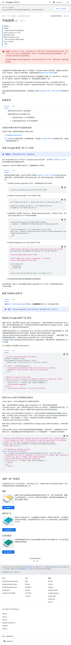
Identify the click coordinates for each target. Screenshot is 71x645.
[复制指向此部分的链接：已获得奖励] (13, 536)
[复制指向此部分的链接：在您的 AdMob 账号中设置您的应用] (33, 128)
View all (50, 602)
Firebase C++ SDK (60, 159)
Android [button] (6, 106)
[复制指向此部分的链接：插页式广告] (13, 513)
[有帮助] (64, 16)
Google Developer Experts (9, 587)
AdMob (16, 2)
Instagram (28, 587)
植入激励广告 (8, 552)
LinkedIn (27, 590)
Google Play (51, 599)
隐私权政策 (10, 636)
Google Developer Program (10, 581)
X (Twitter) (28, 593)
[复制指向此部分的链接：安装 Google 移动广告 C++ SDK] (35, 148)
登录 (67, 2)
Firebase (50, 587)
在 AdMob (9, 138)
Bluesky (27, 584)
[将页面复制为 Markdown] (22, 20)
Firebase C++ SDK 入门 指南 (46, 175)
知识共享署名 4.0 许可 (31, 567)
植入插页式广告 (8, 530)
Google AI (5, 625)
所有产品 (4, 628)
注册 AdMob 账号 (16, 135)
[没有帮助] (67, 16)
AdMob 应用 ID (47, 138)
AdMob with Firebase (47, 73)
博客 (26, 581)
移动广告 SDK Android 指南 (16, 304)
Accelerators (6, 590)
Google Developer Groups (9, 584)
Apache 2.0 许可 (59, 567)
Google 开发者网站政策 (21, 569)
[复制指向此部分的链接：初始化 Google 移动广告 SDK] (33, 318)
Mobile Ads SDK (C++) (24, 16)
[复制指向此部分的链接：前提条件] (13, 100)
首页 (3, 16)
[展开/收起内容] (10, 26)
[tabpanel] (35, 116)
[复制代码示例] (65, 187)
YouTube (27, 596)
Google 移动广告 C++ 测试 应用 (48, 91)
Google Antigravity (53, 593)
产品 (8, 16)
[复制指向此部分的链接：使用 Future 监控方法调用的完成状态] (35, 398)
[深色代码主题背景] (62, 187)
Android (26, 59)
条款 (3, 636)
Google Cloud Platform (8, 623)
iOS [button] (13, 106)
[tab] (6, 106)
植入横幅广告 (8, 507)
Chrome (50, 584)
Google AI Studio (53, 590)
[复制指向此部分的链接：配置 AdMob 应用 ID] (24, 293)
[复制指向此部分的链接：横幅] (8, 491)
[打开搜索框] (50, 2)
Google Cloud (52, 596)
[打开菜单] (3, 2)
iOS (21, 59)
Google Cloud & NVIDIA (8, 593)
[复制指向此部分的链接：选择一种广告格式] (22, 479)
